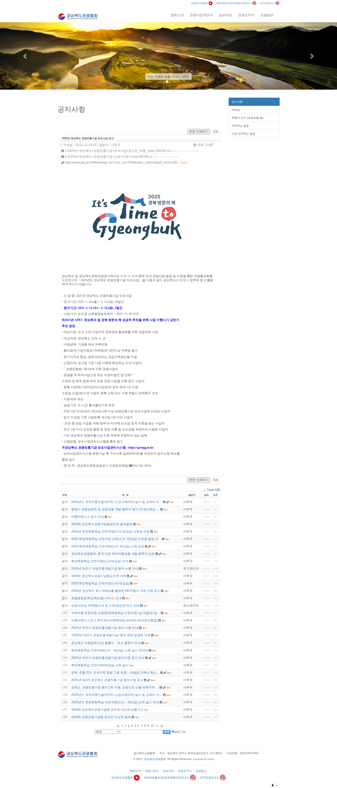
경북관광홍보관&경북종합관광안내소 (234, 3)
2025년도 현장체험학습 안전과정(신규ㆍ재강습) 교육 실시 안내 (115, 702)
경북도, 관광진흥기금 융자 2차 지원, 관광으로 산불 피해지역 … (115, 687)
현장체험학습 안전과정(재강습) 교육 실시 (100, 665)
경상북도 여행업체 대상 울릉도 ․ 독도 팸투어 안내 (106, 643)
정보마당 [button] (225, 15)
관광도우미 (185, 770)
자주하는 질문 (240, 125)
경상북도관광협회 (200, 3)
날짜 (206, 495)
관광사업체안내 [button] (201, 15)
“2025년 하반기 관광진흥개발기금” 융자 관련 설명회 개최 (110, 635)
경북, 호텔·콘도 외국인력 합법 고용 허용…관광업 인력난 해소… (115, 672)
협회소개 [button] (177, 15)
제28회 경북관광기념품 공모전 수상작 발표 (101, 717)
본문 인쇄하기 (198, 131)
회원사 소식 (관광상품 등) (247, 117)
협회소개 (135, 770)
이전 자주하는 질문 (243, 133)
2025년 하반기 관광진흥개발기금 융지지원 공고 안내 (108, 657)
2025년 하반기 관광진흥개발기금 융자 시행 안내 (104, 627)
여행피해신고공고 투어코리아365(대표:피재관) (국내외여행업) (114, 620)
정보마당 (168, 770)
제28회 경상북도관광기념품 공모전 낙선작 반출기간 (107, 709)
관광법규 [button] (267, 15)
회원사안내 (152, 770)
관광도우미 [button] (246, 15)
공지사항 (237, 101)
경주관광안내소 (267, 3)
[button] (25, 56)
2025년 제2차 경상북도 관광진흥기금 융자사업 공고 (107, 680)
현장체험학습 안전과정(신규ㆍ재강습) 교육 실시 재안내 (109, 650)
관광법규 (201, 770)
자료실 (236, 109)
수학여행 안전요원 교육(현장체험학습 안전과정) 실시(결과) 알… (115, 613)
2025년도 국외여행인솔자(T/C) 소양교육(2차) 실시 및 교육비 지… (116, 694)
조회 (215, 495)
